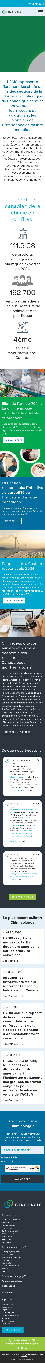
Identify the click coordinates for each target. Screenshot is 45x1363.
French (7, 1161)
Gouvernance (8, 1321)
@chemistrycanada (23, 760)
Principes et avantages (12, 1281)
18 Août (35, 804)
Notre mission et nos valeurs (11, 1316)
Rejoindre (6, 1310)
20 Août (13, 763)
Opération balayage (14, 1276)
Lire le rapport (14, 601)
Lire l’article (10, 961)
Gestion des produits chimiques (11, 1221)
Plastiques (6, 1239)
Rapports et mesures (11, 1257)
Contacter (13, 1330)
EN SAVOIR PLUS (22, 897)
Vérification (7, 1263)
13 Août (35, 855)
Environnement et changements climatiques (10, 1234)
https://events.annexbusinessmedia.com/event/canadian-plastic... (24, 877)
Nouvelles (7, 1292)
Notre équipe (8, 1312)
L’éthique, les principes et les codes (12, 1253)
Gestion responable (14, 1247)
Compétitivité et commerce (9, 1226)
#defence (14, 825)
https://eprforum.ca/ (19, 790)
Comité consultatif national (10, 1267)
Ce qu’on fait (9, 1215)
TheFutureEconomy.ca (14, 709)
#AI (33, 825)
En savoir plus (13, 440)
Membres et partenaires (7, 1305)
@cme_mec (15, 841)
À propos (7, 1299)
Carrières (6, 1324)
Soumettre (22, 1179)
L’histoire (6, 1260)
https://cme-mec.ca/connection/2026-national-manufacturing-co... (23, 833)
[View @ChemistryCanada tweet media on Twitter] (30, 790)
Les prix (5, 1271)
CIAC (13, 760)
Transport (6, 1242)
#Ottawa (23, 818)
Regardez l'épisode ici (18, 732)
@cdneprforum (17, 777)
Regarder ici (12, 521)
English (28, 4)
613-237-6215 (22, 1340)
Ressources (8, 1285)
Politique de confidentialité (22, 1360)
